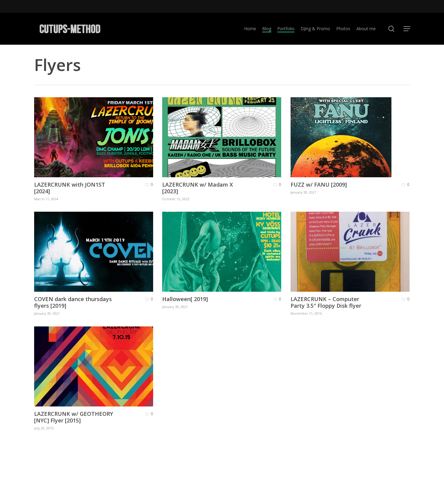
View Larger (76, 131)
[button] (407, 29)
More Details (110, 131)
